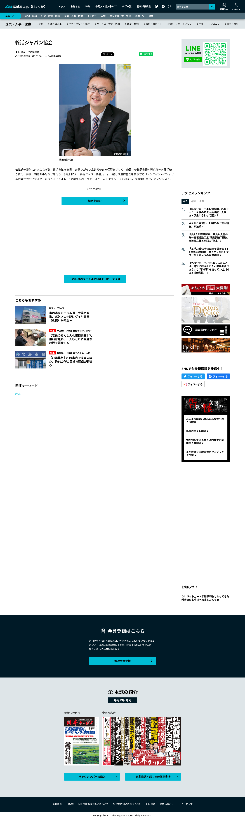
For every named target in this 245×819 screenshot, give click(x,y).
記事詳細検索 (144, 6)
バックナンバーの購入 (92, 776)
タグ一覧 (126, 6)
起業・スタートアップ (180, 23)
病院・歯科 (232, 23)
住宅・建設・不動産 (79, 23)
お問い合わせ (167, 804)
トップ (61, 6)
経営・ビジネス (56, 308)
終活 (18, 394)
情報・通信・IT (153, 23)
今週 (193, 201)
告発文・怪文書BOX (106, 6)
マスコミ (215, 23)
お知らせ (75, 6)
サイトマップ (185, 804)
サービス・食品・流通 (108, 23)
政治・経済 (31, 16)
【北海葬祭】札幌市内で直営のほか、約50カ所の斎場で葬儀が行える (71, 361)
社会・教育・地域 (50, 16)
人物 (103, 16)
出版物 (70, 804)
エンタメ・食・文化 (120, 16)
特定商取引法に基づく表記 (127, 804)
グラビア (91, 16)
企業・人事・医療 (73, 16)
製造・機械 (133, 23)
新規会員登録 (122, 661)
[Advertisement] (94, 241)
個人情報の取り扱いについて (93, 804)
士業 (201, 23)
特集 (87, 6)
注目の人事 (56, 23)
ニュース (10, 15)
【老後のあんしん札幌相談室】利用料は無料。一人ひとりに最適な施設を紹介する (70, 339)
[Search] (212, 7)
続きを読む (95, 201)
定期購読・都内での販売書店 (153, 776)
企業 (40, 23)
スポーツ (139, 16)
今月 (201, 201)
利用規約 (150, 804)
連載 (151, 16)
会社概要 (57, 804)
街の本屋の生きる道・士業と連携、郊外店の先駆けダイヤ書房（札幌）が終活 (69, 317)
